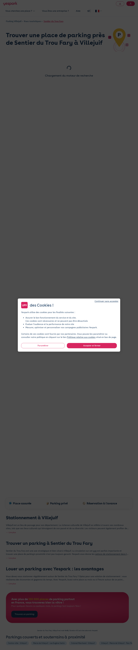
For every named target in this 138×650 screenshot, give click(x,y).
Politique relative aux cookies (81, 337)
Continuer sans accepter (106, 301)
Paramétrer (43, 345)
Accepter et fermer (92, 345)
